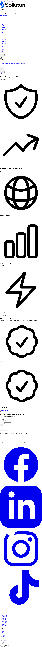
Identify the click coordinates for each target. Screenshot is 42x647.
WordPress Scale (18, 66)
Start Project (2, 56)
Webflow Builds (14, 66)
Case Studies (4, 51)
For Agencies (4, 53)
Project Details (2, 424)
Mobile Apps (7, 66)
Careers (7, 53)
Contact (9, 53)
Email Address (2, 419)
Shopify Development (5, 621)
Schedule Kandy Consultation (4, 410)
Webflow (3, 623)
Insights (1, 73)
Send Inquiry (2, 425)
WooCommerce (4, 622)
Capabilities (1, 8)
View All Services (2, 60)
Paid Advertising (2, 63)
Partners (3, 631)
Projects (1, 51)
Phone (1, 420)
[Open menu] (1, 58)
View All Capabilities (3, 15)
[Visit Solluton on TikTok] (21, 611)
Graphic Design (4, 619)
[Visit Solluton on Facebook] (21, 485)
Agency (1, 70)
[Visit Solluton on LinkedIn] (21, 527)
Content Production (22, 63)
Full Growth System (4, 614)
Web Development (2, 66)
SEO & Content (4, 618)
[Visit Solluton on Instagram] (21, 569)
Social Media (14, 63)
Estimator (3, 73)
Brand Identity (18, 63)
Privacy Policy (4, 640)
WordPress (3, 624)
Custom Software (22, 66)
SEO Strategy (6, 63)
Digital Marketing (4, 616)
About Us (1, 53)
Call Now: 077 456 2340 (3, 166)
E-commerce (10, 66)
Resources (2, 72)
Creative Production (4, 617)
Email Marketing (10, 63)
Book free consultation (3, 1)
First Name (1, 417)
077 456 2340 (9, 1)
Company (1, 421)
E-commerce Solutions (5, 620)
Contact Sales (6, 430)
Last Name (1, 418)
